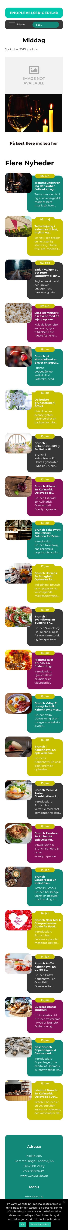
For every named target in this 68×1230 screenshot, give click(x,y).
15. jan (45, 739)
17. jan (45, 479)
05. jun (44, 176)
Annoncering (34, 1196)
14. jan (45, 870)
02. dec (45, 262)
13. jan (45, 1000)
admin (33, 49)
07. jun (44, 306)
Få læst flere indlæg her (34, 143)
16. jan (45, 609)
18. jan (45, 349)
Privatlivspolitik (40, 1224)
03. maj (45, 219)
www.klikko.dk (38, 1176)
